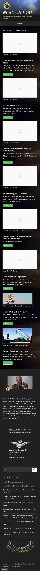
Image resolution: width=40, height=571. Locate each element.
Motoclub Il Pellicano (10, 55)
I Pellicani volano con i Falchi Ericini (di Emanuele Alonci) (17, 149)
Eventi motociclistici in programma (15, 276)
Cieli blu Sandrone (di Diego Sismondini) (20, 486)
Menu (21, 23)
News (19, 143)
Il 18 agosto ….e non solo (14, 482)
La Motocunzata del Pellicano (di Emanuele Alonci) (18, 61)
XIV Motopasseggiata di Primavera (15, 193)
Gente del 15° (18, 12)
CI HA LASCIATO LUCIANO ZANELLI (23, 528)
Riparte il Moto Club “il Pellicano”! (15, 311)
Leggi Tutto (7, 74)
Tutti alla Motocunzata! (11, 105)
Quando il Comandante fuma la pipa (15, 351)
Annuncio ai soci (8, 306)
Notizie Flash (26, 231)
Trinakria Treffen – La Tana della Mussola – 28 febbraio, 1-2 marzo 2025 (19, 237)
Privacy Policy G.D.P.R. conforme (15, 564)
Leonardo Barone (8, 522)
